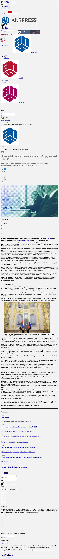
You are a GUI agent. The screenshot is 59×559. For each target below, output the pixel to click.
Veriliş (5, 82)
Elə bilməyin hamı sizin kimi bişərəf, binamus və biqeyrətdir (20, 437)
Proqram (3, 502)
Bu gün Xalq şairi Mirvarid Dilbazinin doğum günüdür (18, 447)
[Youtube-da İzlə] (2, 522)
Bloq (5, 56)
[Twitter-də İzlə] (1, 520)
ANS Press (34, 52)
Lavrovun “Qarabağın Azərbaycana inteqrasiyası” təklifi (19, 427)
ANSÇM (21, 102)
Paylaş (2, 482)
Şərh (2, 480)
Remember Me (6, 117)
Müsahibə (6, 58)
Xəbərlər (6, 55)
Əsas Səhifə (7, 123)
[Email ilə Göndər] (5, 180)
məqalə (50, 238)
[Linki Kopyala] (5, 177)
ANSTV (21, 78)
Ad (1, 476)
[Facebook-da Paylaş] (5, 169)
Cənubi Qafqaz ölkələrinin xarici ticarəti (14, 467)
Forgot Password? (6, 120)
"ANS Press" (25, 240)
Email (2, 477)
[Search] (10, 12)
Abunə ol (3, 537)
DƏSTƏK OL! (4, 543)
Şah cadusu (5, 417)
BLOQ (2, 152)
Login (2, 118)
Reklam (6, 6)
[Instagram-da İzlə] (2, 525)
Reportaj (6, 80)
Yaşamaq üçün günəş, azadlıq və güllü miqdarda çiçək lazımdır (22, 457)
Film (2, 504)
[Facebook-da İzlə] (1, 518)
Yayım (3, 490)
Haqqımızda (7, 8)
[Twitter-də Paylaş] (4, 171)
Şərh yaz (6, 473)
